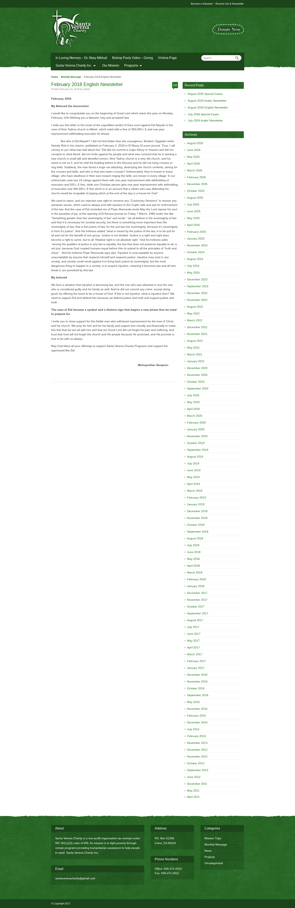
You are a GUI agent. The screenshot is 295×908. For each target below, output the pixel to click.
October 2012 (195, 763)
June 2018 (193, 552)
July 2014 (193, 729)
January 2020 (195, 429)
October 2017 (195, 606)
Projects (209, 856)
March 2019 (194, 490)
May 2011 (193, 790)
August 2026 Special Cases (205, 93)
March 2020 (194, 415)
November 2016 (197, 681)
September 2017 (197, 613)
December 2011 (197, 783)
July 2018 (193, 545)
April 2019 (193, 483)
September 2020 (197, 388)
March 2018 (194, 572)
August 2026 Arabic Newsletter (207, 100)
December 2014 (197, 722)
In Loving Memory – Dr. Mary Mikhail (81, 58)
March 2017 (194, 654)
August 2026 (195, 143)
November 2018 (197, 518)
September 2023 (197, 286)
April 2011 (193, 796)
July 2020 (193, 395)
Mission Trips (212, 838)
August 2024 (195, 259)
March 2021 (194, 354)
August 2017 (195, 620)
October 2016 (195, 688)
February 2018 (196, 579)
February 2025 (196, 231)
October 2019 (195, 443)
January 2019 (195, 504)
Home (54, 77)
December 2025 (197, 184)
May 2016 (193, 702)
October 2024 (195, 252)
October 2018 (195, 524)
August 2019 (195, 456)
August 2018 (195, 538)
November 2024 (197, 245)
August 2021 (195, 340)
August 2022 (195, 306)
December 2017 (197, 593)
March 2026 (194, 170)
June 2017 (193, 633)
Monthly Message (71, 77)
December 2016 (197, 674)
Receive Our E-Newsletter (230, 3)
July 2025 (193, 204)
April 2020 (193, 409)
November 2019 (197, 436)
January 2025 (195, 238)
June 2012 (193, 777)
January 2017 (195, 667)
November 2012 (197, 756)
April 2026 (193, 163)
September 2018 (197, 531)
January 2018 (195, 586)
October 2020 (195, 381)
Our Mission (110, 65)
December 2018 (197, 511)
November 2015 (197, 708)
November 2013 (197, 742)
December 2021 (197, 327)
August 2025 (195, 197)
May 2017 (193, 640)
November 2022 (197, 299)
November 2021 (197, 334)
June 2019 (193, 470)
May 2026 (193, 156)
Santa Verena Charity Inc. (73, 66)
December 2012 (197, 749)
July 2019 (193, 463)
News (208, 850)
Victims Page (167, 58)
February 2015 (196, 715)
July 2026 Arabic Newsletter (205, 120)
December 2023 (197, 279)
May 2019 (193, 477)
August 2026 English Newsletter (208, 107)
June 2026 (193, 150)
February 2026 (196, 177)
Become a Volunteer (202, 3)
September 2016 (197, 695)
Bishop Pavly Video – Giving (132, 58)
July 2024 (193, 265)
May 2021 (193, 347)
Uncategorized (213, 863)
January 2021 (195, 361)
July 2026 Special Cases (203, 114)
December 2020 (197, 368)
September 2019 (197, 449)
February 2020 (196, 422)
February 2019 (196, 497)
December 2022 (197, 293)
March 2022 (194, 320)
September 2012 (197, 770)
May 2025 (193, 218)
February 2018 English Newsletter (87, 84)
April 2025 (193, 224)
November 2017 (197, 599)
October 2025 (195, 190)
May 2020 (193, 402)
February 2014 (196, 736)
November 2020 (197, 374)
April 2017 (193, 647)
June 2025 (193, 211)
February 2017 (196, 661)
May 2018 (193, 558)
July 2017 (193, 627)
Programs (130, 66)
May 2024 (193, 272)
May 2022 (193, 313)
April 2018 (193, 565)
